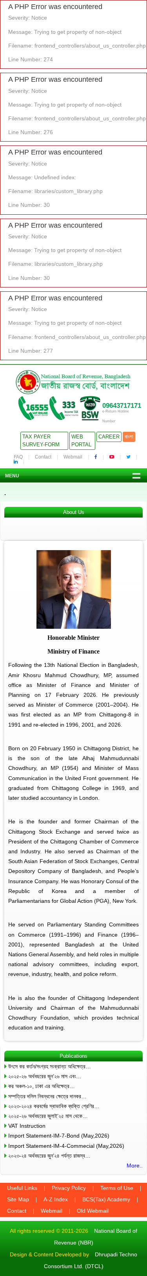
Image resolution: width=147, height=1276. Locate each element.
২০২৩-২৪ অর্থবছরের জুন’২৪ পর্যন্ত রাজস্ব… (49, 1156)
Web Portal (81, 440)
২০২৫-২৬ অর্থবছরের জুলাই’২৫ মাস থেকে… (48, 1116)
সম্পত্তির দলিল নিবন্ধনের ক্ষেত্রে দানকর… (47, 1096)
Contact (43, 457)
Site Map (18, 1199)
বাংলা (129, 437)
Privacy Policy (69, 1188)
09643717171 (121, 405)
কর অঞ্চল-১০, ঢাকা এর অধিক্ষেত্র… (41, 1086)
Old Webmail (93, 1211)
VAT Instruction (26, 1126)
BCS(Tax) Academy (106, 1199)
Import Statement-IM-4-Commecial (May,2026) (66, 1146)
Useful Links (22, 1188)
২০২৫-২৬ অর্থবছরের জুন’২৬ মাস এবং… (45, 1076)
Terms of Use (116, 1188)
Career (109, 437)
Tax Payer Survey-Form (41, 440)
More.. (135, 1165)
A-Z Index (56, 1199)
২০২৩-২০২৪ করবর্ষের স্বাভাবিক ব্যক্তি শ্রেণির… (54, 1106)
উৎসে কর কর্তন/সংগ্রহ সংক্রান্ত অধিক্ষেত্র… (49, 1066)
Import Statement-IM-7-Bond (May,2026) (58, 1135)
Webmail (73, 457)
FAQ (18, 457)
